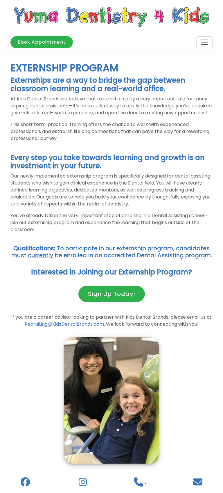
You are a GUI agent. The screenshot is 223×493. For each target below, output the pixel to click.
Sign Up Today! (111, 294)
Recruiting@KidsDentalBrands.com (64, 324)
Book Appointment (42, 42)
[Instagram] (83, 483)
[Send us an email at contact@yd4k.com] (197, 483)
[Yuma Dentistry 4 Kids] (111, 16)
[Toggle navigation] (204, 42)
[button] (140, 483)
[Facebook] (25, 483)
